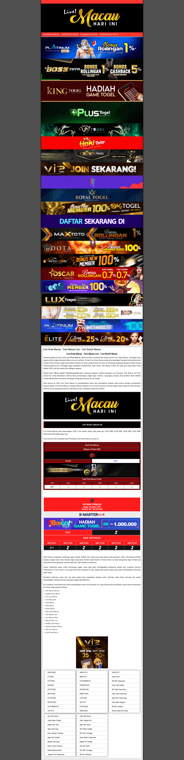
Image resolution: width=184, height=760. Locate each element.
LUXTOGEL (83, 698)
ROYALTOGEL (52, 702)
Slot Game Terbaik (86, 729)
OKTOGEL (51, 685)
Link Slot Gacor (85, 746)
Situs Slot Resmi (85, 716)
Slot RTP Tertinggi (86, 750)
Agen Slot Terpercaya (119, 698)
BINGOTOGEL (84, 694)
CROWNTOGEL (85, 685)
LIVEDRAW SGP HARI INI (69, 34)
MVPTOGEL (51, 694)
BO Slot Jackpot (117, 706)
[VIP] (92, 652)
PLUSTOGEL (84, 706)
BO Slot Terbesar (85, 755)
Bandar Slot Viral (53, 725)
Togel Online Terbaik (54, 720)
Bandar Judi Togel (54, 742)
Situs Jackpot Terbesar (55, 733)
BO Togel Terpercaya (119, 689)
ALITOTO (83, 702)
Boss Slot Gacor (53, 716)
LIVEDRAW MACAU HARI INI (108, 34)
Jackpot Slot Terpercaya (56, 755)
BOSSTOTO (83, 672)
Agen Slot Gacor (85, 725)
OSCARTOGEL (84, 689)
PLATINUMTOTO (53, 706)
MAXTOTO (83, 677)
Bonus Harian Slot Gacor (120, 711)
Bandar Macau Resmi (54, 750)
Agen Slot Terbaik (54, 737)
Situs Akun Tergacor (119, 702)
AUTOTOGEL (52, 689)
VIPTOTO (51, 711)
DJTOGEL (51, 677)
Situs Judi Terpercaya (119, 694)
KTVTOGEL (51, 681)
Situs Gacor (116, 677)
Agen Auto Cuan (53, 729)
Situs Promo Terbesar (55, 746)
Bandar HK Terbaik (86, 742)
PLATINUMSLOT (85, 681)
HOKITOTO (115, 672)
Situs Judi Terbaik (118, 685)
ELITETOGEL (52, 698)
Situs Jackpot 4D (85, 720)
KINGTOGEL (84, 711)
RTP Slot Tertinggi (86, 733)
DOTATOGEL (52, 672)
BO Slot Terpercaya (118, 681)
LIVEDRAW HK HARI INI (51, 34)
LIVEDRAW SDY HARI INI (88, 34)
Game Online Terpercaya (88, 737)
